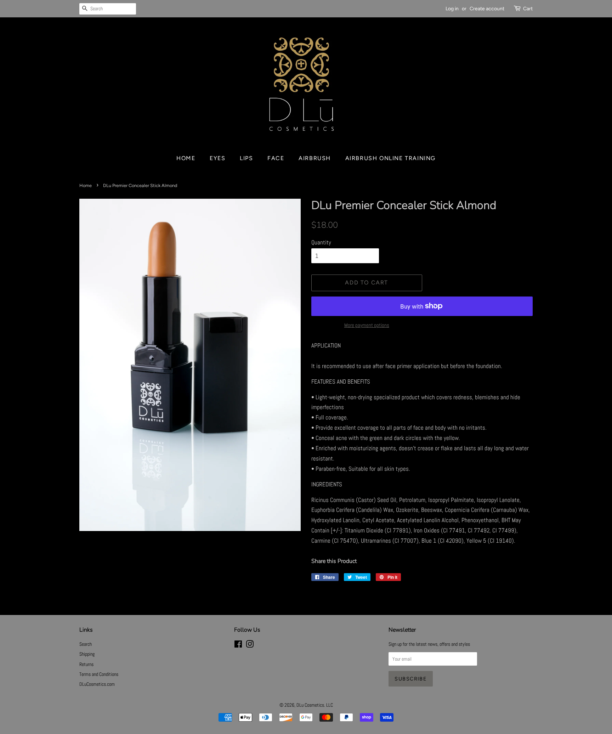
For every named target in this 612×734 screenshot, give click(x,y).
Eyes (217, 158)
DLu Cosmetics (310, 705)
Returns (86, 664)
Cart (528, 9)
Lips (246, 158)
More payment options (366, 325)
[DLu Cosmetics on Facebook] (238, 645)
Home (185, 158)
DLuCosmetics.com (97, 684)
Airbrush (315, 158)
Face (275, 158)
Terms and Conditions (98, 674)
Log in (452, 9)
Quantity (321, 242)
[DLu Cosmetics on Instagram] (250, 645)
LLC (329, 705)
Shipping (87, 654)
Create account (487, 9)
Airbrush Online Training (390, 158)
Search (85, 644)
